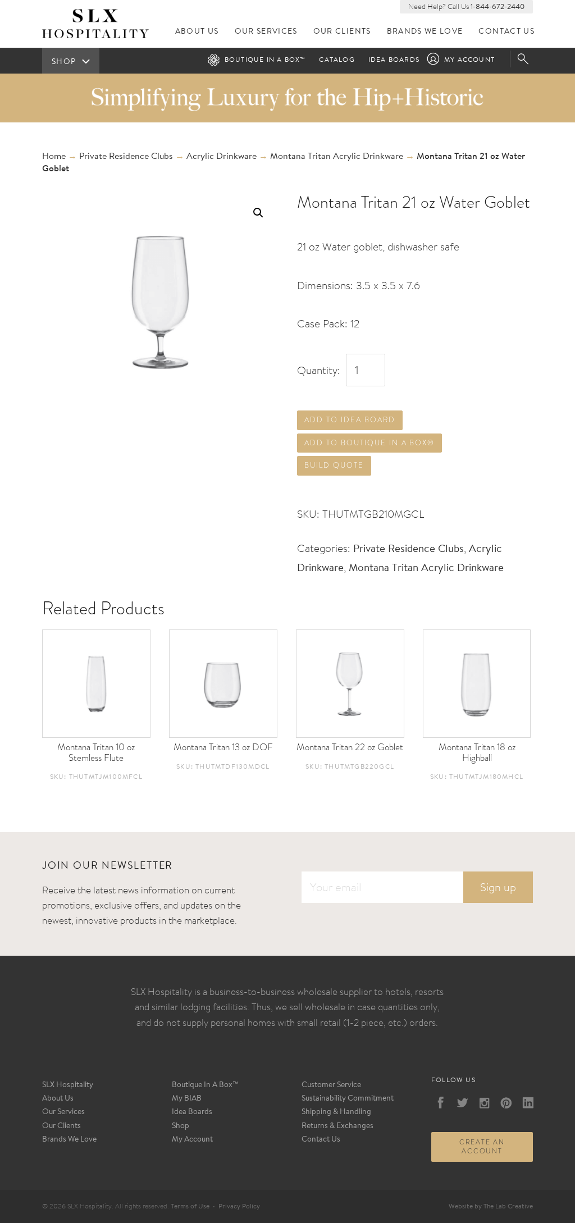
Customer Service (331, 1085)
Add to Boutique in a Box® (369, 442)
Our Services (266, 31)
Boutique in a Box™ (265, 60)
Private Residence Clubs (126, 156)
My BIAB (187, 1099)
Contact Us (506, 31)
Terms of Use (190, 1206)
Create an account (482, 1146)
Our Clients (342, 31)
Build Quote (333, 465)
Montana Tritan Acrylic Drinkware (336, 156)
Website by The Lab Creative (491, 1206)
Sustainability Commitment (348, 1099)
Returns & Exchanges (337, 1126)
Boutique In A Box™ (205, 1085)
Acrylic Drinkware (221, 156)
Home (54, 156)
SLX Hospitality (67, 1085)
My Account (469, 60)
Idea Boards (393, 60)
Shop (180, 1126)
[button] (258, 213)
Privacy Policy (239, 1206)
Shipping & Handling (336, 1112)
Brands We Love (425, 31)
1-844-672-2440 (497, 7)
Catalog (336, 60)
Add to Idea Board (349, 419)
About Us (197, 31)
